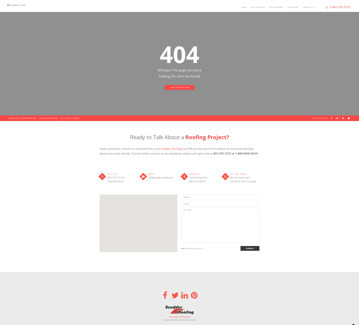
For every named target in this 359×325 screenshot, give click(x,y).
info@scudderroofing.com (160, 177)
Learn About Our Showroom (22, 118)
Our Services (258, 7)
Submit (250, 248)
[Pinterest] (194, 295)
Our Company (276, 7)
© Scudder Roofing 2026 (179, 317)
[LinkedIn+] (184, 295)
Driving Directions (48, 118)
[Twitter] (175, 295)
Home (244, 7)
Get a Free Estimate (69, 118)
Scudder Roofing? (172, 149)
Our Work (293, 7)
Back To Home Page (179, 87)
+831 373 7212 (321, 118)
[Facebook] (165, 295)
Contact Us (309, 7)
